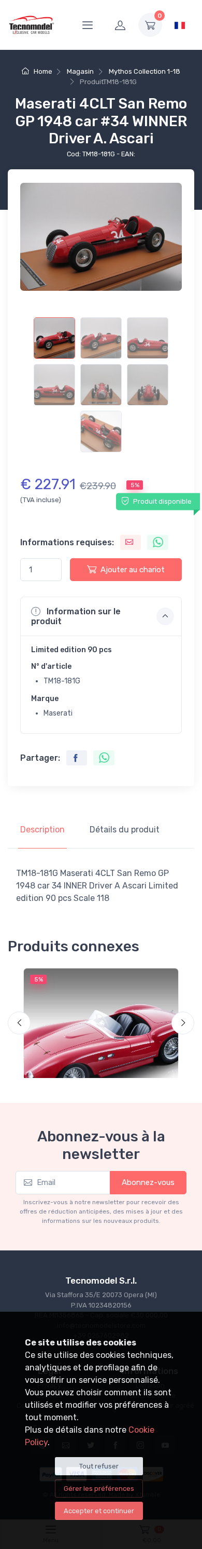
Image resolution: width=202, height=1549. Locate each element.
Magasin (80, 71)
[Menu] (87, 25)
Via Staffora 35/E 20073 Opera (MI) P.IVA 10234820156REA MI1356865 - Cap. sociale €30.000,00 (101, 1305)
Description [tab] (42, 829)
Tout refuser (99, 1466)
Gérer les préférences (99, 1488)
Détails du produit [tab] (125, 829)
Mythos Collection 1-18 (144, 71)
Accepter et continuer (99, 1511)
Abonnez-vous (148, 1182)
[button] (101, 616)
